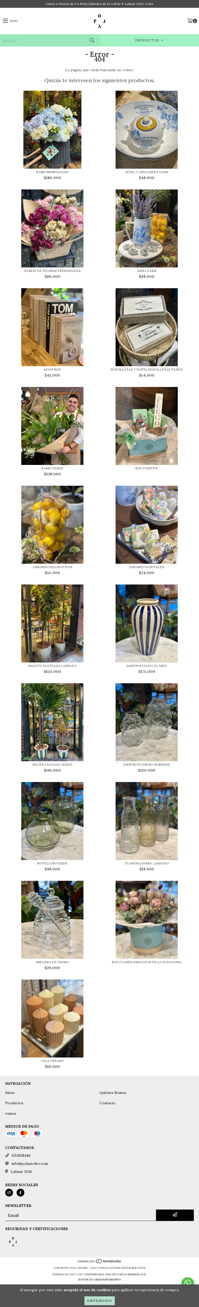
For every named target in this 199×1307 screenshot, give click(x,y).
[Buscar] (92, 40)
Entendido (99, 1301)
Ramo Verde (52, 468)
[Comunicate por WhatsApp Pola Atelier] (187, 1283)
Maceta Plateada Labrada (52, 666)
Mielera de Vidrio (52, 962)
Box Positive (146, 468)
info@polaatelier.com (29, 1163)
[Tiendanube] (99, 1262)
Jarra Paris (147, 271)
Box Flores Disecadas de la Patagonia (147, 962)
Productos (14, 1103)
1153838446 (21, 1155)
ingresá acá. (137, 1274)
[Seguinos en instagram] (9, 1193)
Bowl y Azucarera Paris (146, 172)
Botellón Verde (52, 863)
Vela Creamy (52, 1061)
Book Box (52, 369)
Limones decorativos (52, 567)
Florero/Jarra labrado (147, 863)
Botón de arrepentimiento (99, 1279)
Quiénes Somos (113, 1092)
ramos (10, 1113)
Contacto (108, 1103)
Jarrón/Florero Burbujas (146, 764)
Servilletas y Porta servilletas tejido (147, 369)
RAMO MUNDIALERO (52, 172)
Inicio (10, 1092)
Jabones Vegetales (146, 567)
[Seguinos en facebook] (20, 1193)
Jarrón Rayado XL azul (146, 666)
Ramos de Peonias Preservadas (52, 271)
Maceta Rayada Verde (52, 764)
